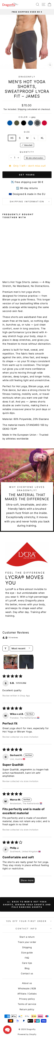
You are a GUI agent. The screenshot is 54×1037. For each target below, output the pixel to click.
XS (12, 138)
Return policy (27, 1009)
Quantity (27, 152)
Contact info (26, 928)
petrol (30, 123)
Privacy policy (27, 999)
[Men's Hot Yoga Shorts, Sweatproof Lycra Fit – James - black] (11, 267)
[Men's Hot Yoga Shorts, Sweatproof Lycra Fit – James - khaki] (7, 267)
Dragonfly (27, 77)
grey (37, 123)
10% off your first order (26, 921)
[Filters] (5, 648)
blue (10, 123)
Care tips (27, 963)
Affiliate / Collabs (27, 993)
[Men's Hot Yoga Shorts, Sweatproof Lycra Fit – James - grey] (17, 267)
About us (27, 983)
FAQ (27, 957)
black (23, 123)
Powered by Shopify (27, 1034)
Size (27, 132)
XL (42, 138)
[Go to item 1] (11, 662)
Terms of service (27, 1004)
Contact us (27, 973)
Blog (27, 968)
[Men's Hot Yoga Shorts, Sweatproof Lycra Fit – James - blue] (4, 267)
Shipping (22, 109)
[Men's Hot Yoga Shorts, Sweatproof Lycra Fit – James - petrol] (14, 267)
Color (27, 117)
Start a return (27, 937)
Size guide (27, 952)
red (44, 123)
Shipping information (27, 201)
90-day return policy (34, 158)
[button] (7, 1029)
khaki (17, 123)
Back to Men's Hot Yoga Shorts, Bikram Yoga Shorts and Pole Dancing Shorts (27, 904)
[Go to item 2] (26, 662)
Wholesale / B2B (27, 988)
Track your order (27, 942)
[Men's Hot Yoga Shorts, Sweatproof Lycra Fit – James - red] (21, 267)
